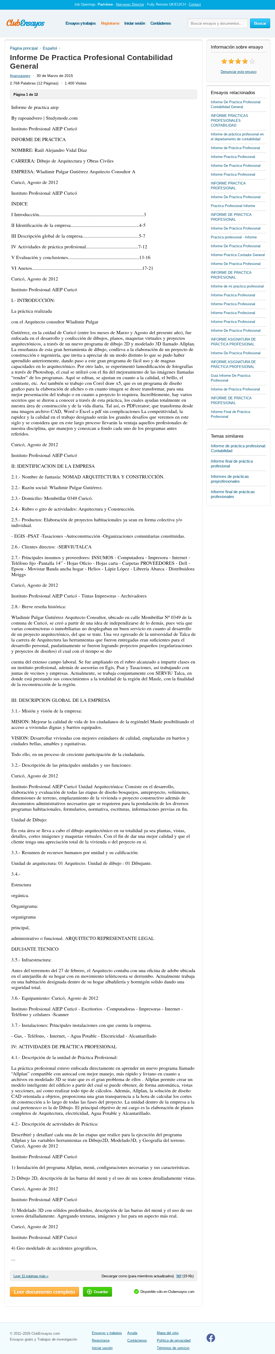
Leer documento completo (44, 1292)
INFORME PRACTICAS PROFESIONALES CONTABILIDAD (229, 120)
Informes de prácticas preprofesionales (230, 479)
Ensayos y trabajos (80, 23)
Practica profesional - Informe (234, 237)
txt (178, 1275)
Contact (195, 4)
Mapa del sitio (168, 1333)
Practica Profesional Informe (233, 206)
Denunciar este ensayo (238, 72)
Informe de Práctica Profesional (235, 148)
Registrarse (110, 23)
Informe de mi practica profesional (237, 286)
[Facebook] (211, 1341)
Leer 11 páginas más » (30, 1276)
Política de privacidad (173, 1340)
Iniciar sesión (134, 23)
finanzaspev (20, 75)
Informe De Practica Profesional (235, 166)
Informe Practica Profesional (233, 157)
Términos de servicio (173, 1348)
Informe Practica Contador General (238, 255)
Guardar (101, 1291)
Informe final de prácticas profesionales (233, 494)
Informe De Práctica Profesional (235, 228)
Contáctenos (160, 23)
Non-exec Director (130, 4)
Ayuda (132, 1333)
